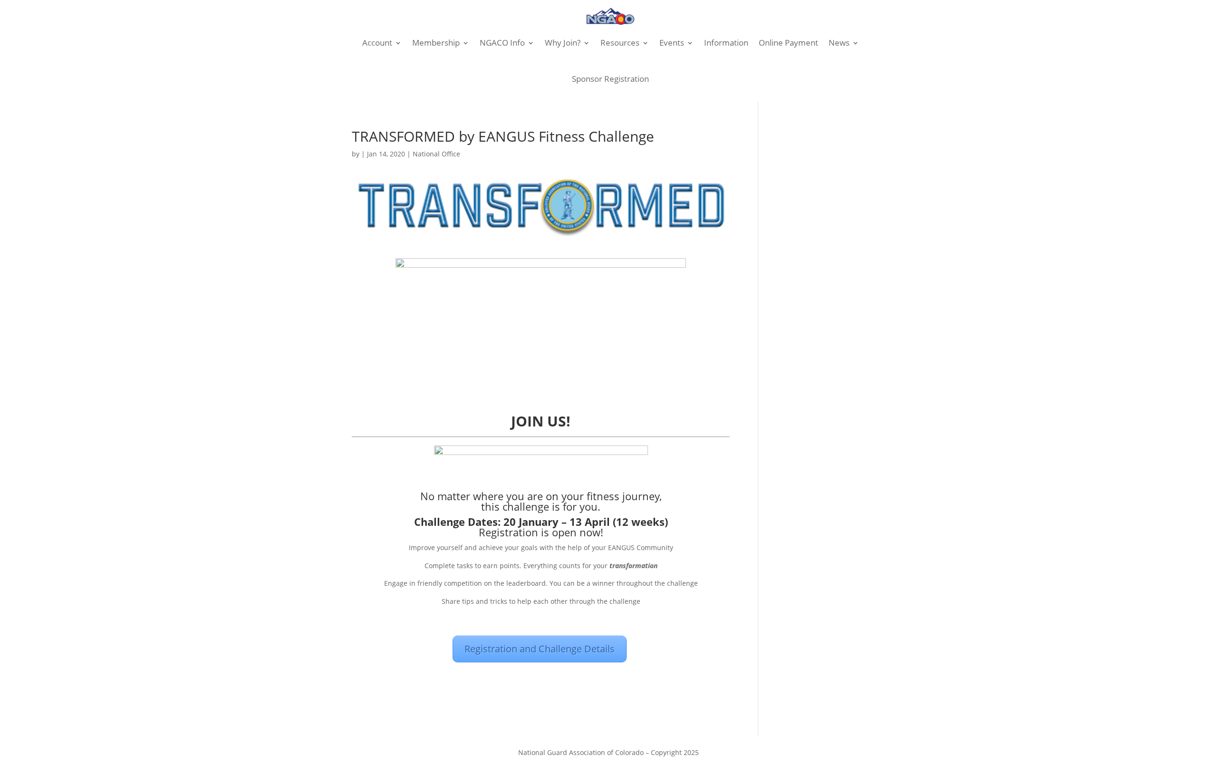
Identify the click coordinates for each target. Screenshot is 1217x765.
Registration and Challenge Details (539, 648)
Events (671, 42)
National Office (436, 153)
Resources (619, 42)
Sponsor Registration (610, 78)
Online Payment (788, 42)
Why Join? (562, 42)
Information (726, 42)
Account (377, 42)
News (839, 42)
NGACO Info (502, 42)
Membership (436, 42)
